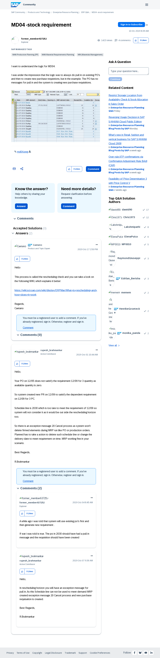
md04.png (22, 151)
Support (83, 653)
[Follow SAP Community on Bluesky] (140, 652)
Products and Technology (39, 12)
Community (29, 4)
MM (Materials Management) (90, 55)
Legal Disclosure (53, 653)
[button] (135, 40)
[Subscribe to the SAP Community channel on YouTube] (146, 652)
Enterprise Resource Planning (65, 12)
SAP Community (18, 12)
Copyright (37, 653)
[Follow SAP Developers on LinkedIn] (151, 652)
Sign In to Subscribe (131, 24)
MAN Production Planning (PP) (25, 55)
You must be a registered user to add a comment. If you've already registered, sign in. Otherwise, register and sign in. (55, 320)
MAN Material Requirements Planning (58, 55)
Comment (93, 169)
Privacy (10, 653)
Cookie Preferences (100, 653)
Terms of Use (23, 653)
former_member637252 (34, 38)
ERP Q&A (85, 12)
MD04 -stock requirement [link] (103, 12)
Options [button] (146, 25)
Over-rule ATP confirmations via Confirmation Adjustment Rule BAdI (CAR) (128, 161)
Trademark (70, 653)
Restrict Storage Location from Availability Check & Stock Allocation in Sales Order (128, 99)
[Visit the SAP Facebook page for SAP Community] (134, 652)
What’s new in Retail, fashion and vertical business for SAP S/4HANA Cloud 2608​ (128, 139)
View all (113, 345)
